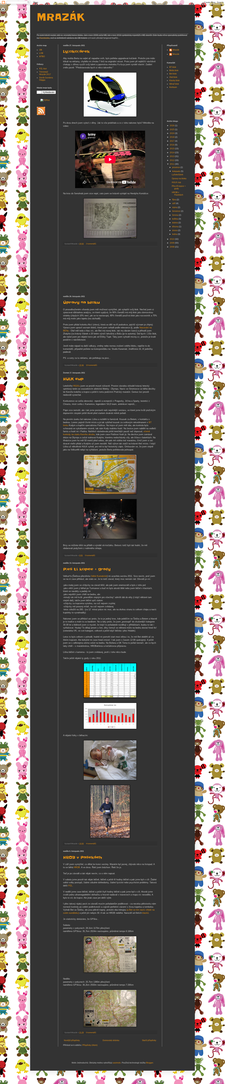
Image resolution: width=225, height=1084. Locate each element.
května (175, 219)
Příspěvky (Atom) (90, 1045)
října (174, 199)
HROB (77, 867)
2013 (172, 156)
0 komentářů (90, 555)
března (175, 226)
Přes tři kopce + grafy (87, 569)
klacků (145, 913)
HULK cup (73, 379)
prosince (176, 167)
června (175, 215)
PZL (70, 885)
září (174, 203)
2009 (172, 243)
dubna (175, 223)
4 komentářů (91, 844)
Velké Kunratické (99, 576)
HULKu (76, 386)
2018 (172, 137)
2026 (172, 125)
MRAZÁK (60, 17)
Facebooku (45, 38)
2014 (172, 152)
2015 (172, 148)
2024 (172, 133)
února (175, 230)
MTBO (42, 56)
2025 (172, 129)
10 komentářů (91, 365)
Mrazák (176, 50)
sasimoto (117, 1063)
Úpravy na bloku (81, 302)
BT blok (172, 67)
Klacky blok (174, 80)
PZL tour (43, 68)
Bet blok (173, 74)
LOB (41, 53)
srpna (175, 207)
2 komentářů (91, 244)
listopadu (176, 171)
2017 (172, 141)
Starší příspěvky (149, 1040)
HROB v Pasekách (82, 857)
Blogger (149, 1063)
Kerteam (173, 87)
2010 (172, 239)
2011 (172, 164)
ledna (175, 234)
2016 (172, 145)
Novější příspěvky (72, 1040)
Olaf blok (173, 77)
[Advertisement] (110, 270)
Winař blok (174, 84)
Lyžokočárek (76, 51)
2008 (172, 247)
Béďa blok (173, 70)
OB (40, 50)
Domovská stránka (111, 1040)
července (176, 211)
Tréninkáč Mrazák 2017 (45, 73)
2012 (172, 160)
